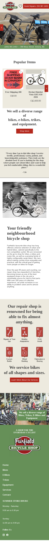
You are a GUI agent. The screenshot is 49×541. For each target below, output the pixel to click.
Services (7, 489)
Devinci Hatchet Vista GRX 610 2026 (36, 94)
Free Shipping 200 (13, 92)
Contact (7, 494)
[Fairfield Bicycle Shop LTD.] (10, 6)
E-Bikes (6, 474)
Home (6, 465)
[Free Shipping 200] (13, 79)
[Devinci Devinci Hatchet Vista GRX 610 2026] (35, 79)
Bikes (5, 469)
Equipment (8, 484)
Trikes (6, 479)
